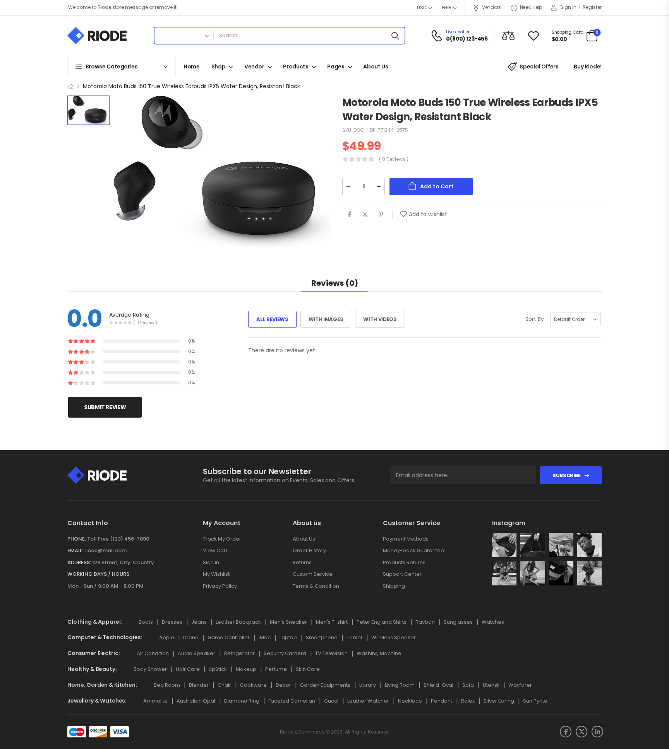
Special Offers (539, 66)
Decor (283, 685)
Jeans (199, 622)
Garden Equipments (325, 685)
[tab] (335, 283)
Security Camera (285, 653)
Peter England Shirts (382, 622)
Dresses (172, 622)
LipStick (218, 669)
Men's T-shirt (332, 622)
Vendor (254, 66)
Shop (218, 66)
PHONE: (76, 539)
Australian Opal (196, 701)
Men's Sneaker (288, 622)
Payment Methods (406, 539)
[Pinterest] (381, 214)
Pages (335, 66)
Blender (199, 685)
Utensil (491, 685)
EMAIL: (75, 550)
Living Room (400, 685)
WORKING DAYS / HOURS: (98, 574)
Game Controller (229, 637)
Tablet (354, 637)
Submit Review (105, 407)
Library (367, 685)
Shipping (394, 586)
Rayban (425, 622)
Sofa (468, 685)
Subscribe (566, 475)
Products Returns (404, 562)
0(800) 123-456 (466, 39)
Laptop (288, 637)
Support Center (402, 574)
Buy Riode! (588, 66)
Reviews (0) (334, 283)
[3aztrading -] (97, 35)
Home (192, 66)
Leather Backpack (238, 622)
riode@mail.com (105, 550)
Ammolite (155, 701)
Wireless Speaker (393, 637)
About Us (375, 66)
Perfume (276, 669)
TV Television (331, 653)
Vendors (491, 7)
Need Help (531, 7)
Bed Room (167, 685)
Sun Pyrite (535, 701)
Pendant (441, 701)
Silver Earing (499, 701)
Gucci (331, 701)
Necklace (410, 701)
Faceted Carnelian (291, 701)
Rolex (468, 701)
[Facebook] (349, 214)
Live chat (455, 32)
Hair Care (188, 669)
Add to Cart (437, 186)
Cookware (253, 685)
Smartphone (322, 637)
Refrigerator (239, 653)
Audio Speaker (196, 653)
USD (421, 7)
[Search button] (397, 35)
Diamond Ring (241, 701)
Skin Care (308, 669)
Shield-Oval (438, 685)
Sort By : (536, 319)
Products (295, 66)
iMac (265, 637)
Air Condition (153, 653)
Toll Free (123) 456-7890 (118, 539)
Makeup (246, 669)
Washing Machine (379, 653)
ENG (446, 7)
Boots (146, 622)
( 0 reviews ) (393, 159)
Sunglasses (458, 622)
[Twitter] (365, 214)
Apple (166, 637)
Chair (224, 685)
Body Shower (150, 669)
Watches (493, 622)
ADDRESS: (79, 562)
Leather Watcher (368, 701)
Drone (191, 637)
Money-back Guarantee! (414, 550)
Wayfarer (520, 685)
